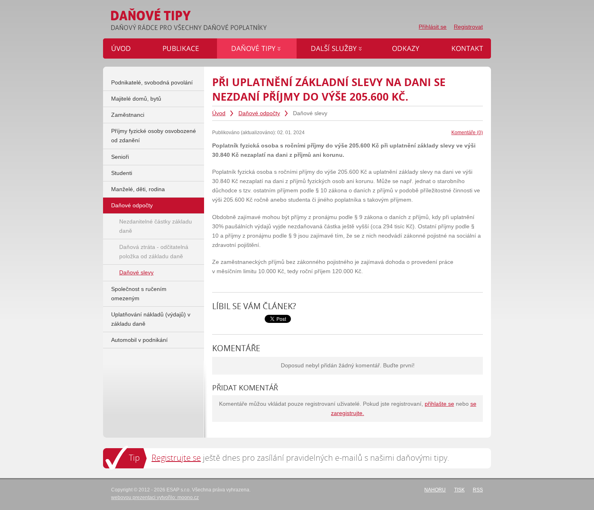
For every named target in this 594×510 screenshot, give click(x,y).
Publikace (162, 43)
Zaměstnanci (127, 115)
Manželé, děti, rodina (138, 189)
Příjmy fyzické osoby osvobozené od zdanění (153, 135)
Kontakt (446, 43)
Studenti (121, 173)
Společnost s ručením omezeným (138, 293)
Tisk (459, 489)
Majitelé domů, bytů (136, 99)
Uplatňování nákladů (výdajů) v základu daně (150, 319)
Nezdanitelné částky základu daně (155, 226)
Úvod (218, 113)
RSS (478, 489)
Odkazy (388, 43)
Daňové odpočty (259, 113)
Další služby (312, 43)
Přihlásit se (433, 27)
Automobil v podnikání (139, 340)
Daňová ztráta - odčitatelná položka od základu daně (153, 251)
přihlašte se (439, 404)
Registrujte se (176, 457)
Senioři (120, 157)
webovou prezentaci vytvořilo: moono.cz (155, 497)
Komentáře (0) (467, 132)
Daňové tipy (232, 43)
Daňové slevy (136, 273)
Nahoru (435, 489)
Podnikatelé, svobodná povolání (152, 83)
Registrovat (468, 27)
